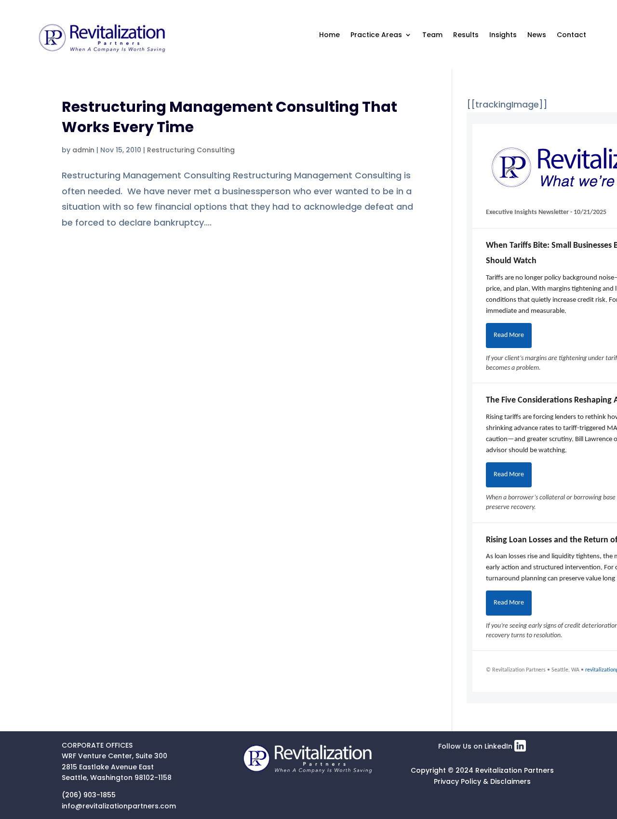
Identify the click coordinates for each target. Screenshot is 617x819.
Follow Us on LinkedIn (476, 746)
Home (329, 35)
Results (466, 35)
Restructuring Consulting (191, 150)
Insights (503, 35)
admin (83, 150)
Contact (571, 35)
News (536, 35)
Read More (509, 335)
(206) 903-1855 (89, 795)
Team (432, 35)
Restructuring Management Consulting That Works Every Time (229, 116)
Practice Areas (376, 35)
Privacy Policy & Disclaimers (482, 781)
